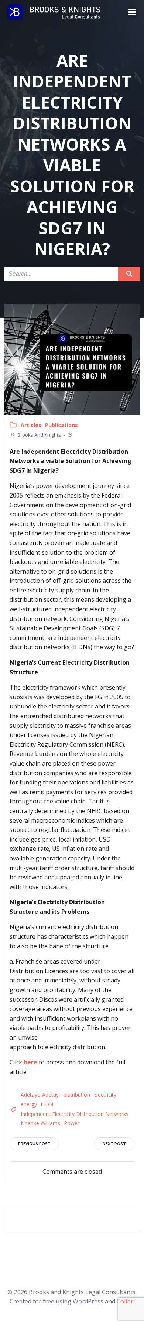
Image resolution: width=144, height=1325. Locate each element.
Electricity (105, 1094)
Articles (31, 425)
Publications (61, 425)
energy (29, 1104)
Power (71, 1123)
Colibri (126, 1301)
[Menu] (132, 12)
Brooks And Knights (39, 435)
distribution (77, 1094)
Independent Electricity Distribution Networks (74, 1113)
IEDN (47, 1104)
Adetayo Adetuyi (40, 1094)
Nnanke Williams (40, 1123)
